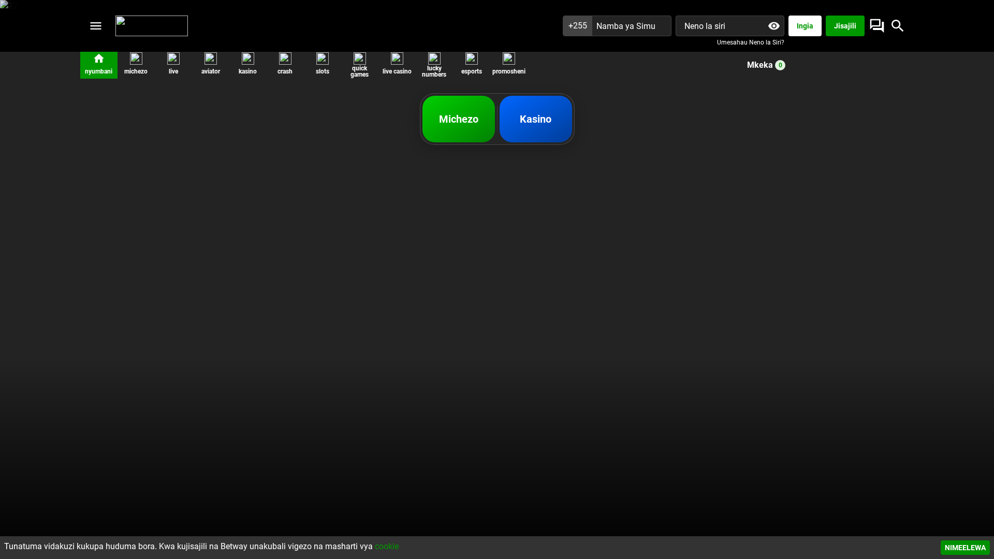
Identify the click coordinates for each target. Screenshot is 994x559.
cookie (387, 546)
